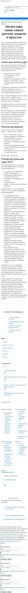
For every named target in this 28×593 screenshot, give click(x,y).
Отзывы (4, 357)
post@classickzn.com (10, 480)
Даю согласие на (12, 555)
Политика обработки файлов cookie (14, 519)
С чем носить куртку (10, 370)
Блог (20, 443)
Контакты (5, 354)
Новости (4, 351)
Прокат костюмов (7, 345)
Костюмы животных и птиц (21, 418)
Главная (4, 342)
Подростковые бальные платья (22, 425)
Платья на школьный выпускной (7, 459)
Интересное (6, 363)
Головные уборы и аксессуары (7, 445)
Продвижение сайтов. (11, 507)
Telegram (3, 18)
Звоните (6, 7)
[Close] (0, 545)
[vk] (4, 483)
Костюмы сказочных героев (21, 412)
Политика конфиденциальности (14, 515)
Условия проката (7, 348)
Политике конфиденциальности (9, 541)
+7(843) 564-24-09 (6, 11)
